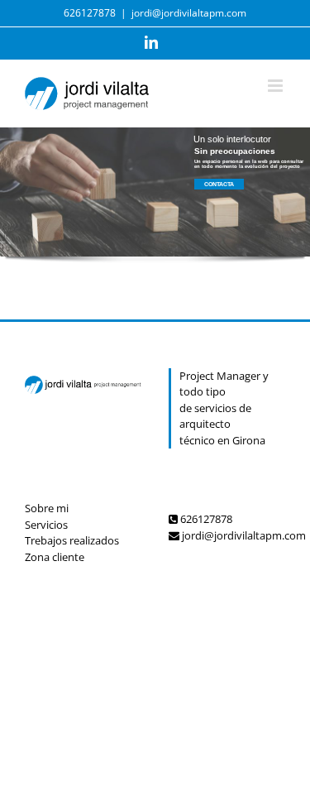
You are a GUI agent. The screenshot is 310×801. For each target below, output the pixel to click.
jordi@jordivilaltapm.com (188, 13)
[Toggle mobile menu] (276, 85)
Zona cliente (54, 556)
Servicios (46, 524)
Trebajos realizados (72, 540)
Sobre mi (47, 508)
